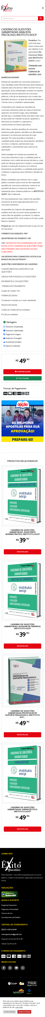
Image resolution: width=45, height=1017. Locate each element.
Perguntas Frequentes (9, 905)
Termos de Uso (7, 913)
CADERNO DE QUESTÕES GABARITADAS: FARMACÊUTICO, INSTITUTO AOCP (23, 809)
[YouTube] (16, 968)
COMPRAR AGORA (23, 372)
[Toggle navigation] (43, 8)
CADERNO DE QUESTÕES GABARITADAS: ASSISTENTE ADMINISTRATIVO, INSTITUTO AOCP (22, 532)
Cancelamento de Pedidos (10, 917)
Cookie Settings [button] (9, 1012)
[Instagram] (10, 968)
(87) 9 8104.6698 (9, 929)
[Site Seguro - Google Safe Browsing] (16, 983)
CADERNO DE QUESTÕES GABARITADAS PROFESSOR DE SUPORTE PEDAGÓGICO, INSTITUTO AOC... (22, 714)
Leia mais (19, 1007)
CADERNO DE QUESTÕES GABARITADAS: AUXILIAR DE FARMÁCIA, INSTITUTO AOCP (22, 626)
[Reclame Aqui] (29, 991)
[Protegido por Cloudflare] (18, 991)
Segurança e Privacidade (9, 909)
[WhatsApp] (22, 968)
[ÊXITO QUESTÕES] (7, 8)
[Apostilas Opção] (23, 421)
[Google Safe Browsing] (32, 983)
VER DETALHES (22, 552)
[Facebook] (3, 968)
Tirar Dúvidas (23, 378)
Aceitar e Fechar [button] (24, 1012)
